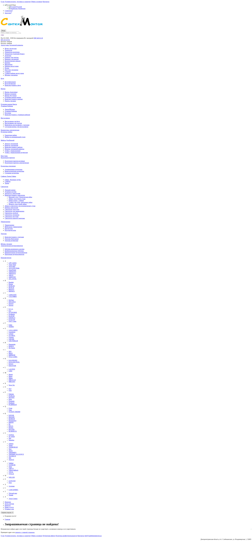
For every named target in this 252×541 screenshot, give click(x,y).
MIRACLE (12, 380)
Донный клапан (10, 190)
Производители (6, 258)
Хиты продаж (9, 504)
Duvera (11, 305)
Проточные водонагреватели (14, 254)
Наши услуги (9, 507)
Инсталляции (5, 118)
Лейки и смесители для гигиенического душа (20, 206)
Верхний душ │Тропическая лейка (20, 197)
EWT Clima (12, 321)
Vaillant (11, 463)
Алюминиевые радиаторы (13, 169)
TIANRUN (12, 456)
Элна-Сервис (13, 498)
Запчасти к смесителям (12, 193)
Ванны (3, 89)
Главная (7, 519)
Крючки (7, 63)
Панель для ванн (10, 101)
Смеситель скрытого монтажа (15, 218)
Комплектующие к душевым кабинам (17, 115)
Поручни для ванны (11, 70)
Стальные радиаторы (12, 173)
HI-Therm (12, 348)
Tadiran (11, 443)
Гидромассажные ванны (13, 97)
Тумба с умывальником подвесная (16, 152)
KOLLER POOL (14, 362)
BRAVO (11, 289)
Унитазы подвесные (11, 240)
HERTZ (11, 346)
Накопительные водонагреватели (16, 252)
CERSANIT (13, 295)
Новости (8, 505)
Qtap (10, 410)
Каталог (6, 43)
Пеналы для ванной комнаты (14, 149)
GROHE (11, 339)
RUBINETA (13, 431)
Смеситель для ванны (12, 215)
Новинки (8, 502)
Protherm (11, 403)
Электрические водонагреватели (12, 246)
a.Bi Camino (13, 263)
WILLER (12, 477)
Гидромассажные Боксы (9, 104)
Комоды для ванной (11, 145)
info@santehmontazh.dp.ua (93, 536)
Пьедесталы (9, 228)
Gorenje (11, 337)
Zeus (10, 482)
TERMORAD (13, 447)
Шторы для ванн (6, 244)
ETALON (12, 319)
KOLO (11, 364)
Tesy (10, 449)
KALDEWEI (13, 360)
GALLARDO (13, 330)
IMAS (11, 353)
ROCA (11, 426)
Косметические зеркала (12, 61)
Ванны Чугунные (11, 95)
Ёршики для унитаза (12, 57)
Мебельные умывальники (13, 227)
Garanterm (12, 332)
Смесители (4, 186)
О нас (3, 1)
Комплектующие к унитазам (14, 237)
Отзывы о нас (9, 509)
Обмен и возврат (36, 1)
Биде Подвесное (10, 83)
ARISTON (12, 277)
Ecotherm (12, 314)
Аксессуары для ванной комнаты (12, 45)
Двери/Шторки (10, 109)
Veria (10, 467)
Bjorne (11, 284)
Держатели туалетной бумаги (15, 54)
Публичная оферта (49, 536)
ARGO (11, 275)
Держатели (8, 50)
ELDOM (11, 316)
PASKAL (12, 396)
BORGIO (12, 286)
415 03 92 (5, 40)
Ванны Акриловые (11, 92)
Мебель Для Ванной (7, 140)
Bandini (11, 282)
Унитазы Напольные (12, 239)
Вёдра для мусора (11, 48)
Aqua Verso (12, 264)
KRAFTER (12, 365)
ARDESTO (12, 272)
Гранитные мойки (11, 135)
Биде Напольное (10, 82)
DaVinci (11, 300)
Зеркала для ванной (11, 143)
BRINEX (12, 291)
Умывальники (5, 221)
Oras (10, 390)
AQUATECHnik (14, 268)
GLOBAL (12, 335)
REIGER (11, 417)
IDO (10, 351)
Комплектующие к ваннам (14, 99)
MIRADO (12, 381)
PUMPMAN (13, 404)
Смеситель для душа (11, 216)
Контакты (46, 1)
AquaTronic (12, 270)
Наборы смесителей (11, 208)
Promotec (12, 401)
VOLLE (11, 474)
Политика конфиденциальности (66, 536)
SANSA (11, 435)
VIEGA (11, 468)
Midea (11, 378)
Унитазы (4, 234)
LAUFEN (12, 369)
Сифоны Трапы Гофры (8, 176)
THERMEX (12, 452)
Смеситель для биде (11, 213)
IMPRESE (12, 355)
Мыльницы (8, 64)
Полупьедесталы (10, 230)
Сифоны (7, 181)
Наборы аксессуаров (12, 66)
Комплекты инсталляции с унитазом (17, 125)
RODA (11, 428)
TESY (11, 451)
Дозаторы (8, 55)
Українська (21, 8)
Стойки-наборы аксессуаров (14, 73)
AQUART (12, 266)
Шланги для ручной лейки (18, 204)
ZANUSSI (12, 481)
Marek (11, 374)
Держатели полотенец (12, 52)
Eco (10, 311)
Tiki (10, 458)
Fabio (10, 325)
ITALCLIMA (13, 357)
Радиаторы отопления (8, 166)
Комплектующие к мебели (13, 147)
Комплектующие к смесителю (15, 195)
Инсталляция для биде (12, 121)
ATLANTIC (13, 279)
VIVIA (11, 472)
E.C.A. (11, 309)
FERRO (11, 326)
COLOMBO (13, 296)
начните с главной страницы (24, 532)
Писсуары (4, 156)
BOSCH (11, 287)
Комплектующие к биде (13, 85)
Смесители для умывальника (14, 211)
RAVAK (11, 415)
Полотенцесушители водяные (15, 161)
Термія (11, 495)
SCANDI (12, 436)
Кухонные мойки (6, 132)
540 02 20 (38, 38)
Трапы (7, 183)
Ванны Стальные (10, 94)
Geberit (11, 334)
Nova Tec (12, 385)
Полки (7, 68)
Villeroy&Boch (13, 470)
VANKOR (12, 465)
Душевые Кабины (7, 106)
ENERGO (12, 318)
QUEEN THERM (14, 412)
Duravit (11, 303)
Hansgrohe (12, 344)
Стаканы (8, 71)
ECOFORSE (13, 312)
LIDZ (10, 371)
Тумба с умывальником (12, 151)
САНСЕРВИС (13, 490)
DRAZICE (12, 302)
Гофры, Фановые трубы (13, 180)
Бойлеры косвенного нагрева (14, 249)
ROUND (11, 429)
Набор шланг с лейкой (16, 200)
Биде (2, 78)
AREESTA (12, 273)
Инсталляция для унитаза (13, 123)
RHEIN (11, 422)
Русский (19, 7)
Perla (10, 399)
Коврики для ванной (12, 59)
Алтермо (12, 486)
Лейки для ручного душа (17, 199)
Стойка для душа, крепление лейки (20, 202)
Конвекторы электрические (10, 130)
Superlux (11, 440)
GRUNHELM (13, 341)
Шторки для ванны (11, 75)
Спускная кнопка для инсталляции (16, 127)
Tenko (11, 445)
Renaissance (12, 420)
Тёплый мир (13, 493)
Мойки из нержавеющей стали (15, 137)
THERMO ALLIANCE (16, 454)
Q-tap (10, 408)
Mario (10, 376)
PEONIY (12, 397)
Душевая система (10, 192)
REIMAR (12, 419)
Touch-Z (11, 459)
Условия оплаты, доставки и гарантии (18, 1)
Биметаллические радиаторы (14, 171)
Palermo (11, 394)
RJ (9, 424)
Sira (10, 438)
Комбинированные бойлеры (14, 251)
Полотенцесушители (8, 157)
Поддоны (8, 113)
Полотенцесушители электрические (17, 163)
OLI (10, 389)
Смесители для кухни (12, 209)
